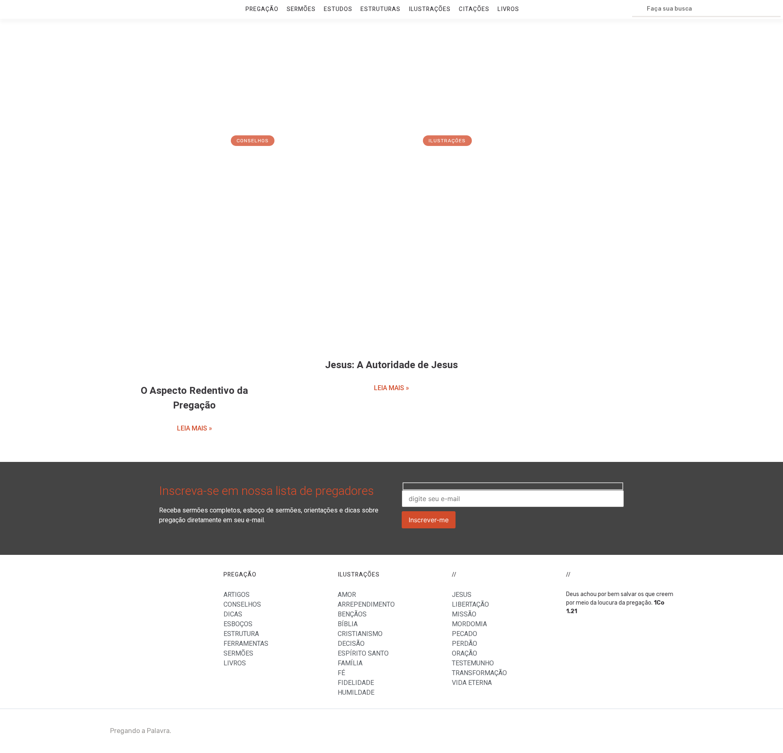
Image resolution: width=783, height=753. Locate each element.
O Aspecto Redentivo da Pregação (194, 398)
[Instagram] (662, 731)
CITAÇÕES (474, 9)
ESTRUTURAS (380, 9)
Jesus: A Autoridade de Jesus (391, 365)
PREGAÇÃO (262, 9)
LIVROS (508, 9)
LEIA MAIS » (194, 428)
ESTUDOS (338, 9)
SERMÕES (301, 9)
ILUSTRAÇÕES (430, 9)
